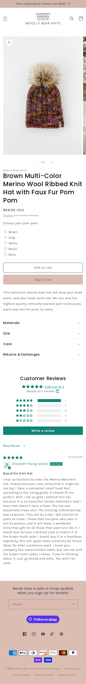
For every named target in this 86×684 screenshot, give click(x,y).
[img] (13, 458)
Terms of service (44, 675)
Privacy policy (22, 675)
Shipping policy (67, 675)
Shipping (8, 215)
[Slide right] (52, 162)
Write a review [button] (42, 431)
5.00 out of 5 (54, 387)
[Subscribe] (72, 604)
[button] (5, 18)
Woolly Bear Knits (25, 668)
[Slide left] (33, 162)
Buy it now (43, 280)
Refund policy (72, 668)
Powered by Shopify (48, 668)
